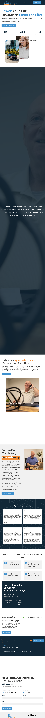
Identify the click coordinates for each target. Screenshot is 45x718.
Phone (24, 695)
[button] (25, 3)
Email (3, 701)
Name (3, 695)
